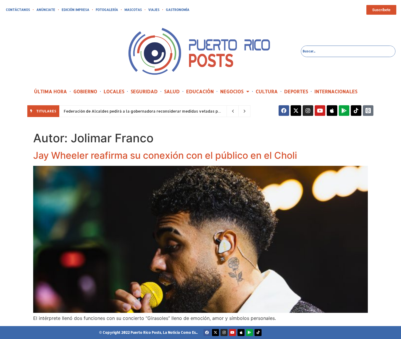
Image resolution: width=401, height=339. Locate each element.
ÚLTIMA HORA (50, 91)
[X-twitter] (296, 110)
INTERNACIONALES (335, 91)
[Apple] (332, 110)
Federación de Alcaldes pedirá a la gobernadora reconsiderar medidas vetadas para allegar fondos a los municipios (174, 111)
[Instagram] (308, 110)
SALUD (172, 91)
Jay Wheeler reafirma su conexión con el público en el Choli (165, 155)
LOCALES (114, 91)
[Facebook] (284, 110)
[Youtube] (320, 110)
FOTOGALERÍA (107, 10)
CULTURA (267, 91)
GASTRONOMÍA (177, 10)
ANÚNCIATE (45, 10)
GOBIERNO (85, 91)
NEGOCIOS (231, 91)
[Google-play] (344, 110)
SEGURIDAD (144, 91)
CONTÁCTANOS (18, 10)
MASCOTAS (133, 10)
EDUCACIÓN (200, 91)
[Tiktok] (356, 110)
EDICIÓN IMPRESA (75, 10)
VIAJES (153, 10)
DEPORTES (296, 91)
